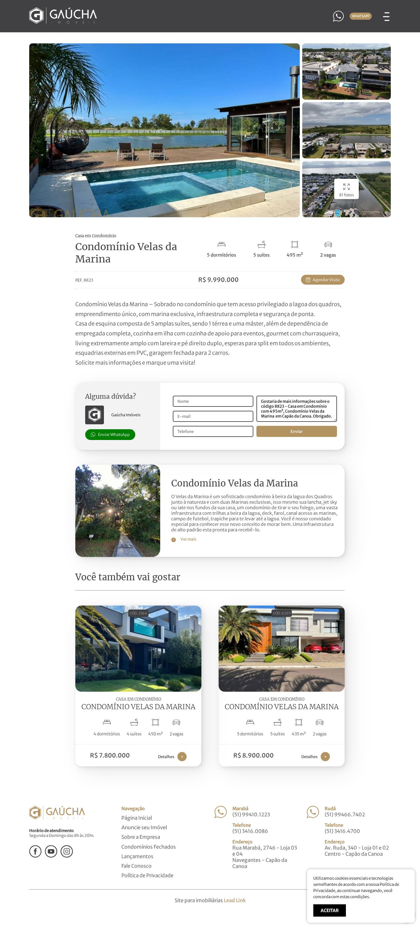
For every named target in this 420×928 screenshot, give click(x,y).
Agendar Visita (326, 279)
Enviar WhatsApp (114, 434)
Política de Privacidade (147, 875)
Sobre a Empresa (140, 837)
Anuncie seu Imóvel (144, 827)
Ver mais (184, 539)
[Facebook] (35, 856)
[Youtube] (51, 856)
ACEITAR (330, 910)
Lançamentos (137, 856)
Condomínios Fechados (148, 847)
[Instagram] (67, 856)
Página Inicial (136, 818)
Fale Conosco (136, 866)
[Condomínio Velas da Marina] (117, 555)
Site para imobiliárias (210, 900)
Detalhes (171, 756)
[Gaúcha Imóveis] (63, 22)
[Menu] (386, 16)
